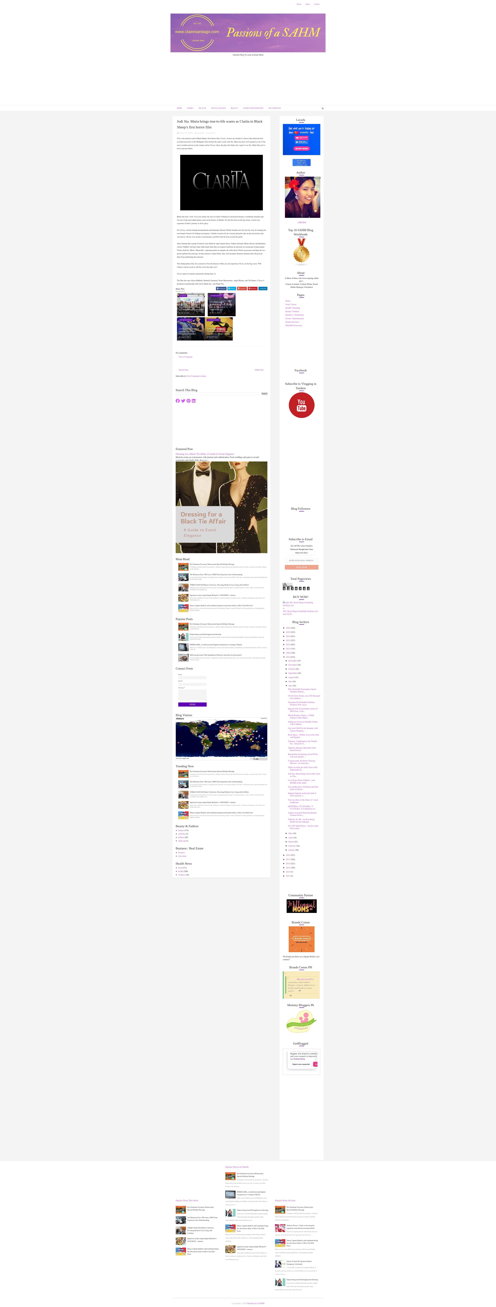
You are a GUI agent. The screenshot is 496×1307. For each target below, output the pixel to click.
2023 (288, 640)
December (292, 660)
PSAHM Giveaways (293, 325)
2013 (288, 875)
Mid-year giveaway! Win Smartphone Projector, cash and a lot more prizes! (216, 655)
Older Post (259, 370)
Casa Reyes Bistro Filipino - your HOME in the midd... (301, 781)
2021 (288, 648)
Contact (317, 4)
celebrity (181, 833)
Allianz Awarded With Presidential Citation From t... (302, 813)
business (181, 852)
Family (190, 108)
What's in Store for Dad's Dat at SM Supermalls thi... (302, 768)
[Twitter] (183, 401)
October (292, 668)
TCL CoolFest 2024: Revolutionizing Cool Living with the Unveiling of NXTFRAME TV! (220, 306)
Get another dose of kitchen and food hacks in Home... (303, 788)
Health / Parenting (292, 307)
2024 (288, 636)
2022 (288, 644)
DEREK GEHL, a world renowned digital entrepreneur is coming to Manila (216, 645)
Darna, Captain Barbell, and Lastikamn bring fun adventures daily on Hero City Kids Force (221, 605)
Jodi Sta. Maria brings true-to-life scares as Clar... (304, 774)
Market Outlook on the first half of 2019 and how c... (302, 794)
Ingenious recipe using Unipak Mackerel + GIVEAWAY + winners (213, 595)
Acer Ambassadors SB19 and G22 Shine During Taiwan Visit (190, 308)
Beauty (234, 108)
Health (202, 108)
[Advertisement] (248, 75)
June (290, 685)
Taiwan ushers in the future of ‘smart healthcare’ (303, 801)
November (292, 664)
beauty (181, 830)
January (291, 849)
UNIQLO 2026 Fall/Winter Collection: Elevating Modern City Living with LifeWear (219, 585)
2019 (288, 657)
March (291, 841)
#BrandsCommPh (304, 979)
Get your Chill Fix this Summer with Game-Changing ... (303, 729)
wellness (181, 874)
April (290, 837)
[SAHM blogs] (302, 252)
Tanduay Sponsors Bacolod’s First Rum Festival (302, 749)
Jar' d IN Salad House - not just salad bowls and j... (303, 826)
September (293, 673)
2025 (288, 632)
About (307, 4)
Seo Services (274, 108)
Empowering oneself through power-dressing (205, 634)
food (180, 867)
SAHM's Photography (253, 108)
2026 (288, 627)
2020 (288, 652)
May (290, 833)
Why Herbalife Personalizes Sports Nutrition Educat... (302, 690)
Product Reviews (292, 321)
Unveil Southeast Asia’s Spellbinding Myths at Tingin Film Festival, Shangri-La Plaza (218, 331)
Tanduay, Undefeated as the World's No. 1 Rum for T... (302, 742)
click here (302, 222)
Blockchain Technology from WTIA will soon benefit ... (303, 755)
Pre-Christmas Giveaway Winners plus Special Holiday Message (212, 564)
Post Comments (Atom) (196, 376)
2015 (288, 867)
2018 (288, 855)
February (292, 845)
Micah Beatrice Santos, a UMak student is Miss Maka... (301, 716)
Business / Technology (294, 314)
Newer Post (183, 370)
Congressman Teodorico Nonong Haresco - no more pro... (301, 761)
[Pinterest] (189, 401)
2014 (288, 871)
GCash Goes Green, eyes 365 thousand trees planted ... (304, 696)
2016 (288, 863)
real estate (182, 856)
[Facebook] (178, 401)
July (290, 681)
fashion (181, 837)
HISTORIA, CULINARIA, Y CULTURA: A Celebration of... (302, 807)
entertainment (210, 133)
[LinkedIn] (193, 401)
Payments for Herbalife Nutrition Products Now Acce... (301, 703)
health (180, 871)
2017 (288, 859)
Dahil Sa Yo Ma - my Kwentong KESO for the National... (301, 820)
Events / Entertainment (294, 318)
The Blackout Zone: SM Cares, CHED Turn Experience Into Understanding (216, 575)
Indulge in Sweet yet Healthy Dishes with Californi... (303, 722)
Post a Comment (185, 356)
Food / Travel (290, 304)
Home (299, 4)
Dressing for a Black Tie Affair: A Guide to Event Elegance (205, 454)
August (291, 677)
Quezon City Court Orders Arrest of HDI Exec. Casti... (302, 709)
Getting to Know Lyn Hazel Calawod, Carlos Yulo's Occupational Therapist (189, 331)
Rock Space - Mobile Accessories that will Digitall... (303, 735)
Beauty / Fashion (292, 311)
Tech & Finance (218, 108)
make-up (181, 840)
